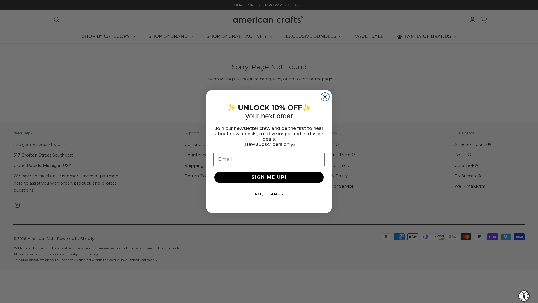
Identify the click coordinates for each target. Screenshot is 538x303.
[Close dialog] (325, 97)
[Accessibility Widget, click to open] (524, 296)
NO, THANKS (269, 194)
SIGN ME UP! (269, 177)
